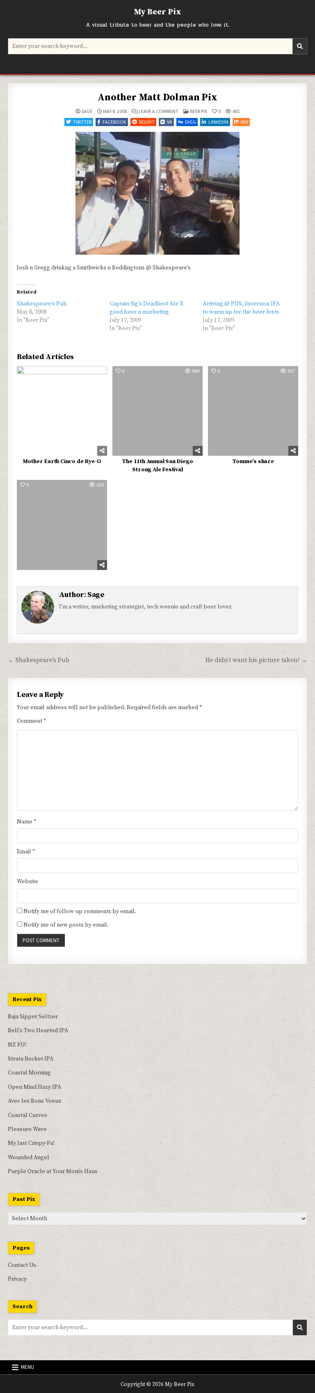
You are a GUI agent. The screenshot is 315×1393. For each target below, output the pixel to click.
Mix (244, 122)
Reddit (147, 122)
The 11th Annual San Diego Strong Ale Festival (157, 465)
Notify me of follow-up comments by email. (79, 911)
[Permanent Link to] (62, 525)
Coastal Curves (27, 1115)
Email (26, 851)
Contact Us (22, 1265)
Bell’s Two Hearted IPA (38, 1030)
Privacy (17, 1279)
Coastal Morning (29, 1072)
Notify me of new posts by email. (66, 925)
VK (169, 122)
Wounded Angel (28, 1157)
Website (27, 881)
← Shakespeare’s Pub (38, 660)
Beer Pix (198, 111)
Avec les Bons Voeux (34, 1101)
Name (26, 821)
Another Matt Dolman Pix (157, 97)
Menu (27, 1367)
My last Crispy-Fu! (31, 1143)
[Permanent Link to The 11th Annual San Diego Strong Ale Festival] (157, 411)
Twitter (82, 122)
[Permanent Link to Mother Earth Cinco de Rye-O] (62, 411)
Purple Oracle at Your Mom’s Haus (53, 1171)
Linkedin (218, 122)
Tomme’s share (253, 461)
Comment (31, 721)
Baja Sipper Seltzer (33, 1016)
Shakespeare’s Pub (42, 304)
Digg (190, 122)
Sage (86, 111)
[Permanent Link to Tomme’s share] (253, 411)
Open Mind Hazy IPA (34, 1087)
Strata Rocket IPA (30, 1059)
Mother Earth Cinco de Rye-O (62, 461)
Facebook (114, 122)
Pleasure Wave (27, 1129)
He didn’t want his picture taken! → (256, 660)
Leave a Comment (158, 111)
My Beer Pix (157, 12)
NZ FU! (17, 1045)
